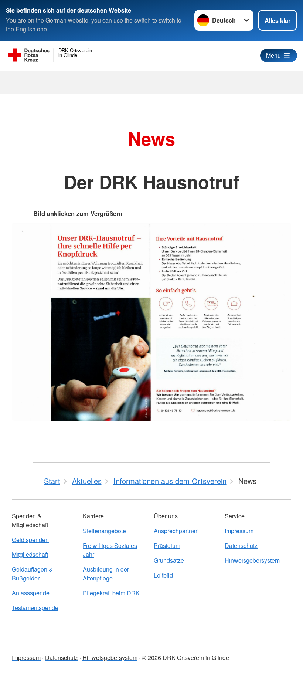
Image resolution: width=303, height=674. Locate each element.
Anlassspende (31, 593)
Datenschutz (241, 545)
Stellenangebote (104, 530)
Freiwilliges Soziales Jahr (110, 550)
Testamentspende (35, 607)
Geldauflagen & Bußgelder (32, 573)
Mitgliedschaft (30, 554)
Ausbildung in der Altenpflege (106, 573)
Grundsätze (169, 560)
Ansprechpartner (175, 530)
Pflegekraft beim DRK (111, 593)
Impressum (239, 530)
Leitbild (163, 575)
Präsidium (167, 545)
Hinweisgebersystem (252, 560)
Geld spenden (30, 539)
